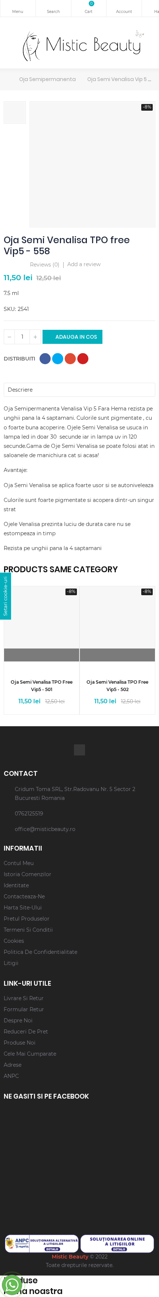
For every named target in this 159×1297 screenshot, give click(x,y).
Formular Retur (24, 1009)
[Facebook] (79, 749)
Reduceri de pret (26, 1031)
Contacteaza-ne (24, 896)
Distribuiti (45, 358)
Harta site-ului (23, 907)
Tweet (57, 358)
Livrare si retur (24, 998)
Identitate (16, 885)
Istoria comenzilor (27, 874)
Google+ (70, 358)
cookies (14, 941)
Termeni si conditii (28, 929)
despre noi (18, 1020)
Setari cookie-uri (5, 596)
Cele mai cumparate (30, 1053)
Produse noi (19, 1042)
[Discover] (48, 654)
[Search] (53, 8)
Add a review (84, 264)
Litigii (11, 963)
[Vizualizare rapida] (35, 654)
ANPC (11, 1076)
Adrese (12, 1065)
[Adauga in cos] (124, 654)
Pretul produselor (27, 918)
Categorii (18, 8)
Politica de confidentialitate (40, 952)
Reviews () (45, 265)
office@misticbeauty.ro (45, 829)
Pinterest (82, 358)
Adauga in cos (75, 337)
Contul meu (124, 8)
